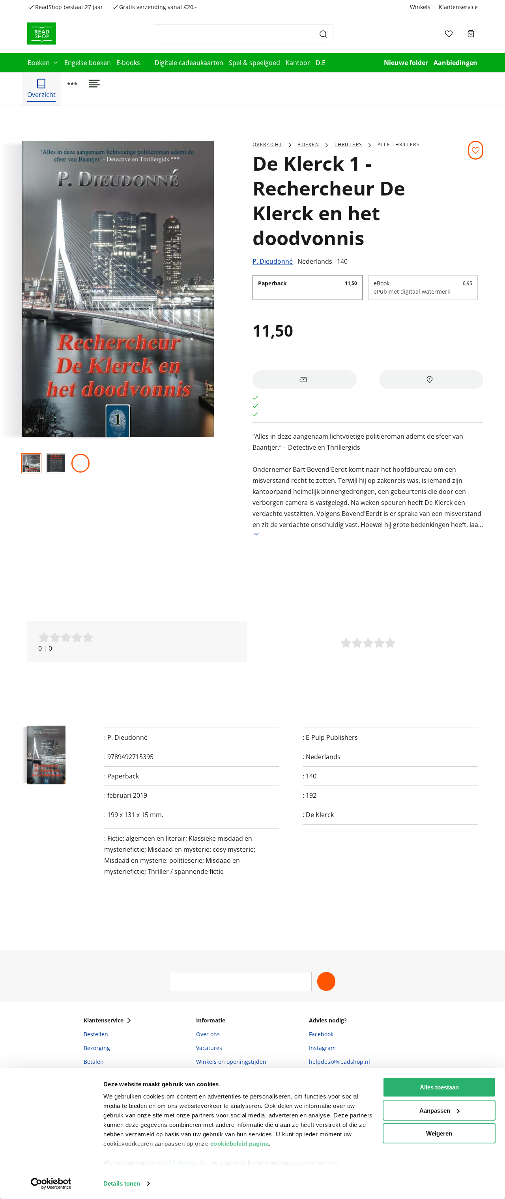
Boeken (39, 62)
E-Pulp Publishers (332, 737)
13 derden (183, 1162)
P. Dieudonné (272, 261)
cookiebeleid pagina (239, 1143)
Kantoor (298, 62)
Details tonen (121, 1183)
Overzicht (267, 144)
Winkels (420, 7)
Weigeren (439, 1133)
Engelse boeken (87, 62)
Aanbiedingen (455, 62)
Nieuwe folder (406, 62)
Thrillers (349, 144)
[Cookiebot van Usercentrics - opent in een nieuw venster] (51, 1184)
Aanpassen (434, 1110)
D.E (320, 62)
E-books (128, 62)
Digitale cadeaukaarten (189, 62)
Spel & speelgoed (254, 62)
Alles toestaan (439, 1087)
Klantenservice (458, 7)
